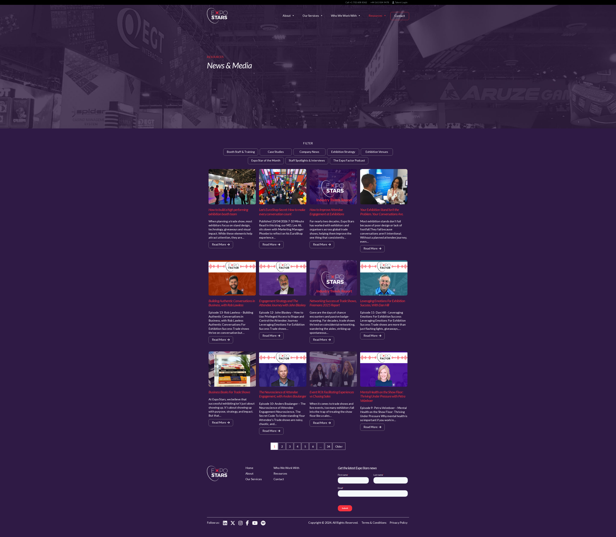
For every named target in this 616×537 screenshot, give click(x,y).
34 (328, 446)
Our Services (311, 15)
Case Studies (276, 151)
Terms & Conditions (373, 522)
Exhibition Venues (376, 151)
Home (249, 468)
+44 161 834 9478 (379, 2)
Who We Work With (344, 15)
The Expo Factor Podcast (349, 160)
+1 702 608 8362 (358, 2)
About (287, 15)
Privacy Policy (398, 522)
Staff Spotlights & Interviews (307, 160)
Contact (399, 15)
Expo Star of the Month (265, 160)
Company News (309, 151)
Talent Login (400, 2)
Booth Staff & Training (241, 151)
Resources (375, 15)
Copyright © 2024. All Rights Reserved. (333, 522)
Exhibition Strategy (343, 151)
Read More (219, 244)
